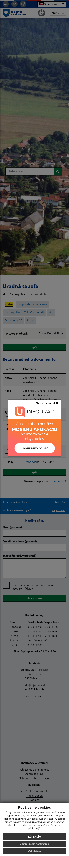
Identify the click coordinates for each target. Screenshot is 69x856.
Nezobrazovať (46, 403)
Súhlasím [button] (34, 836)
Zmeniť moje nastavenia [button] (34, 843)
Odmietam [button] (34, 851)
